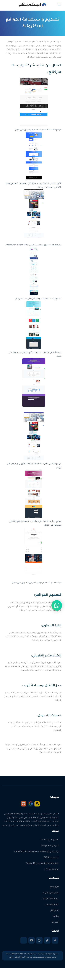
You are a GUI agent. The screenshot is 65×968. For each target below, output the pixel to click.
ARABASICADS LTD (19, 954)
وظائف (56, 916)
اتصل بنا (55, 922)
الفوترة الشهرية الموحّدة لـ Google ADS (42, 863)
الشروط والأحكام (51, 869)
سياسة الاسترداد (51, 905)
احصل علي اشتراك (51, 893)
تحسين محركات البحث (49, 840)
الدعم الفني (54, 910)
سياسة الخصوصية (50, 899)
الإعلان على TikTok (51, 858)
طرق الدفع (54, 887)
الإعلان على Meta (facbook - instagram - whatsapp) (36, 852)
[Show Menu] (59, 5)
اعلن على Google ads (50, 846)
